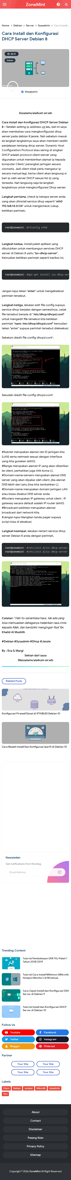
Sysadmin (54, 1088)
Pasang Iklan (36, 1137)
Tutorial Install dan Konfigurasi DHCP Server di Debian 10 (44, 1008)
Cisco (6, 1088)
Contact (35, 1120)
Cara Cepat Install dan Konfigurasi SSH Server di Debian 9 (46, 992)
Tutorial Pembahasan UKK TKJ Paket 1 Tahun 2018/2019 (45, 960)
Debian (10, 60)
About (36, 1112)
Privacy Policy (35, 1146)
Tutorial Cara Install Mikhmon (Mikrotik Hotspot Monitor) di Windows (46, 976)
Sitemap (35, 1155)
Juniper (28, 1088)
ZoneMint (35, 1171)
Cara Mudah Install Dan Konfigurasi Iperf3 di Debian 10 (34, 746)
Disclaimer (35, 1129)
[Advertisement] (36, 15)
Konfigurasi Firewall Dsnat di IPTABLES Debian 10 (31, 713)
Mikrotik (41, 1088)
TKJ (5, 1093)
